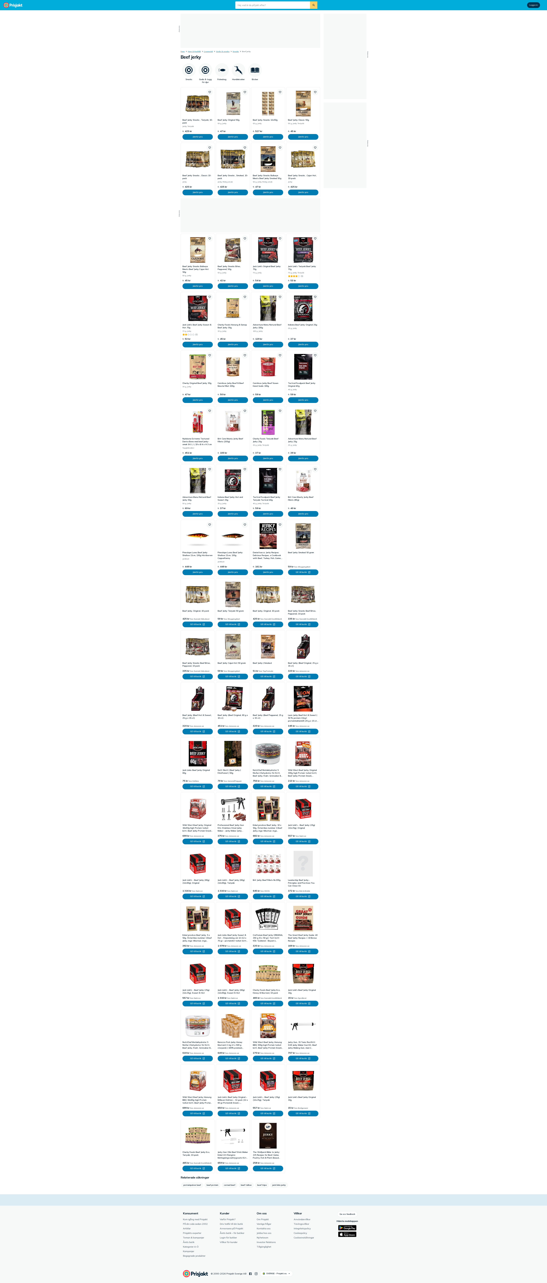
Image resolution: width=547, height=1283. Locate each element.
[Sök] (313, 5)
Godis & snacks (222, 51)
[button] (210, 92)
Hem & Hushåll (194, 51)
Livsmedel (208, 51)
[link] (198, 114)
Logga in (533, 5)
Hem (183, 51)
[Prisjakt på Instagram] (256, 1273)
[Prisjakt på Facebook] (250, 1273)
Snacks (236, 51)
